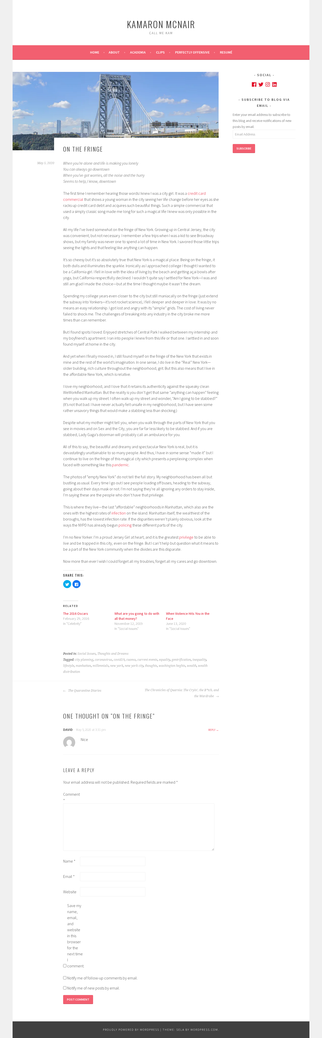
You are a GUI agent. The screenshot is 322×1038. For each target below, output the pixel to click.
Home (94, 52)
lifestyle (68, 666)
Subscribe (243, 148)
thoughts (151, 666)
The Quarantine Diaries (84, 690)
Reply (211, 730)
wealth (191, 666)
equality (164, 660)
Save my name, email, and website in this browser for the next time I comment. (75, 935)
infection (118, 512)
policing (125, 525)
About (114, 52)
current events (147, 660)
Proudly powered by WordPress (131, 1029)
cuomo (131, 660)
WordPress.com (204, 1029)
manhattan (83, 666)
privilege (186, 537)
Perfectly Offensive (192, 52)
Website (69, 891)
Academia (138, 52)
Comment (71, 797)
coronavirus (103, 660)
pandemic (120, 464)
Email (69, 876)
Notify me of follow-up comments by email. (102, 977)
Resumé (226, 52)
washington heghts (172, 666)
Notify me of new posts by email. (93, 987)
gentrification (181, 660)
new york (116, 666)
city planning (84, 660)
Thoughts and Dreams (113, 653)
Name (69, 861)
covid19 (119, 660)
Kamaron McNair (161, 24)
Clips (160, 52)
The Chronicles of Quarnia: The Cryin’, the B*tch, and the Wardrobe (182, 693)
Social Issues (86, 653)
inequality (199, 660)
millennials (101, 666)
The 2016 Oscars (75, 613)
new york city (134, 666)
